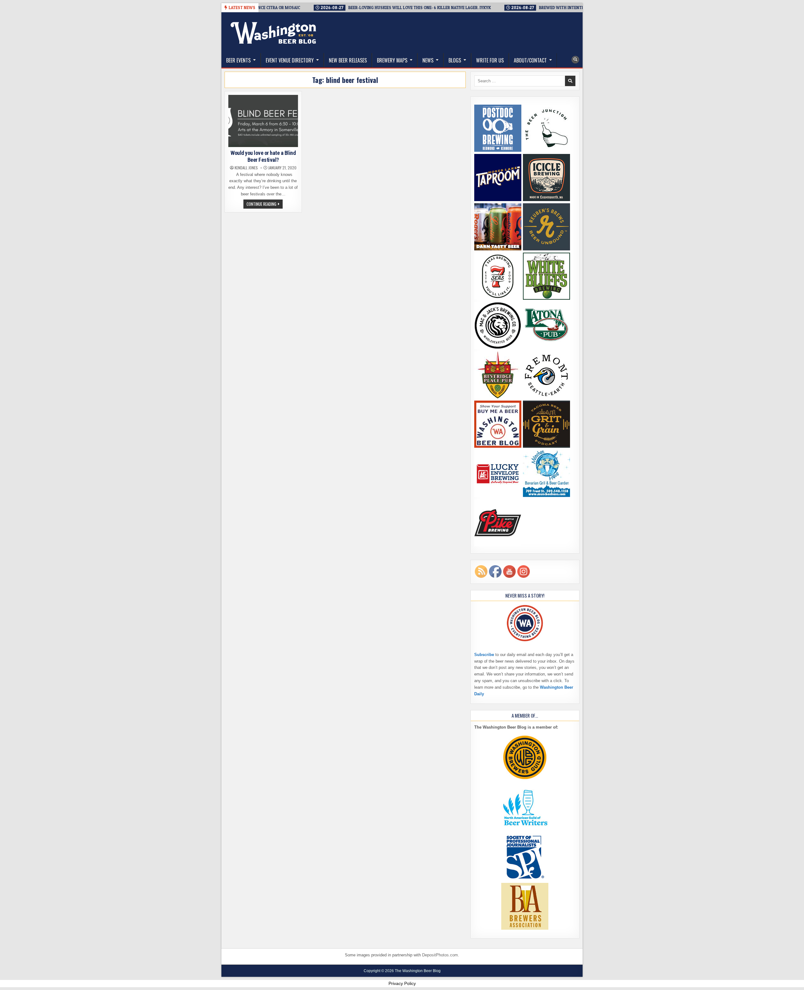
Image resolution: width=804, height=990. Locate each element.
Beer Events (238, 60)
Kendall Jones (246, 168)
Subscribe (484, 654)
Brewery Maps (392, 60)
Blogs (454, 60)
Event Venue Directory (290, 60)
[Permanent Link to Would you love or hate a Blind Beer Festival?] (263, 121)
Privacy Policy (402, 983)
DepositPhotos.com (440, 955)
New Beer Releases (348, 60)
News (427, 60)
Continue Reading (265, 204)
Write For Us (490, 60)
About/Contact (530, 60)
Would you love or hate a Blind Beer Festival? (263, 156)
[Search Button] (575, 59)
